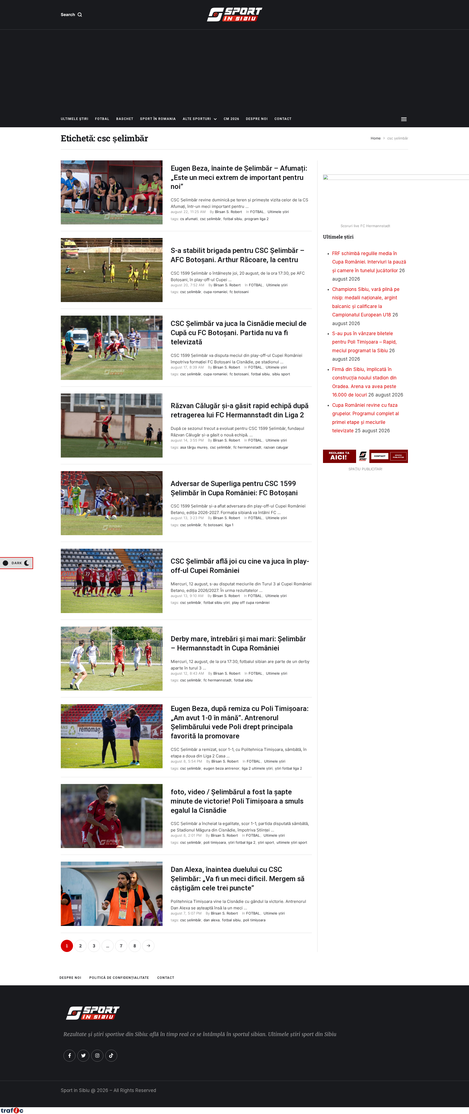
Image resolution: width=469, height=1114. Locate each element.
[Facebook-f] (69, 1056)
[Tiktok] (111, 1056)
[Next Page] (148, 946)
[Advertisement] (234, 70)
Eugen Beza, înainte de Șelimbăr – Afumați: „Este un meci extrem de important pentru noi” (239, 177)
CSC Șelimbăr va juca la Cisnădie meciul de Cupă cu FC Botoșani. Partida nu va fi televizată (238, 332)
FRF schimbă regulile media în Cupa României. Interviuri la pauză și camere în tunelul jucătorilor (369, 262)
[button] (71, 14)
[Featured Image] (112, 192)
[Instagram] (97, 1056)
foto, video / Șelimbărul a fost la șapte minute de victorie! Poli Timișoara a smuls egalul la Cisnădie (237, 801)
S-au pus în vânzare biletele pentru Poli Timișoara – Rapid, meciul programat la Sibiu (364, 342)
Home (376, 138)
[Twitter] (83, 1056)
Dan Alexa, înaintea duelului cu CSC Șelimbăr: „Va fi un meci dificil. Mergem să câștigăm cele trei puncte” (238, 878)
